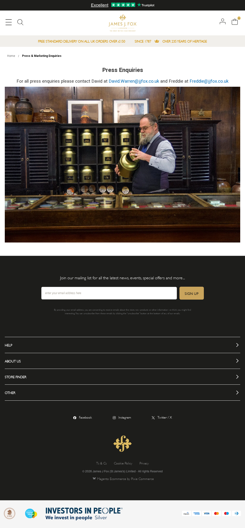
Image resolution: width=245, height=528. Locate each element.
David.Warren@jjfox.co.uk (134, 81)
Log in (222, 21)
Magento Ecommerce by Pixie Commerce (125, 478)
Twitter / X (164, 417)
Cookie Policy (123, 463)
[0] (234, 22)
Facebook (85, 417)
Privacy (144, 463)
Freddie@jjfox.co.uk (208, 81)
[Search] (20, 23)
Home (11, 56)
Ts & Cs (101, 463)
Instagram (124, 417)
